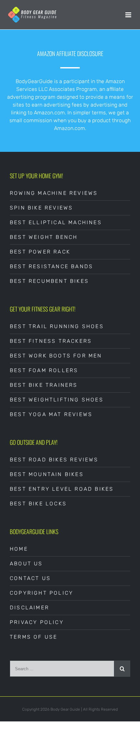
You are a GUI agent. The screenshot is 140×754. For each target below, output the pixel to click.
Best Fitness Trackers (51, 341)
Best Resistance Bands (51, 266)
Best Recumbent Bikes (49, 281)
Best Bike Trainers (44, 385)
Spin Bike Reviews (41, 208)
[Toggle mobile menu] (128, 14)
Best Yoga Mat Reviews (51, 414)
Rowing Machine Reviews (54, 193)
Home (19, 549)
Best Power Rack (40, 252)
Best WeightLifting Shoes (57, 400)
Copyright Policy (41, 593)
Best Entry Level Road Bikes (62, 489)
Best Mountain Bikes (47, 474)
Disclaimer (29, 607)
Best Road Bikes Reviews (54, 460)
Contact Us (30, 578)
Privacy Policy (37, 622)
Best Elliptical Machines (56, 222)
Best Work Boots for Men (56, 356)
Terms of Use (33, 637)
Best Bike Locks (38, 503)
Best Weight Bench (43, 237)
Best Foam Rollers (44, 370)
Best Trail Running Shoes (57, 326)
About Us (26, 563)
